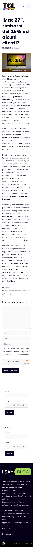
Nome (7, 391)
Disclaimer (6, 534)
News (7, 287)
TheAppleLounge (9, 481)
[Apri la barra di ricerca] (23, 6)
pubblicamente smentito (20, 85)
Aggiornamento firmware (15, 291)
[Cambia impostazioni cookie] (4, 543)
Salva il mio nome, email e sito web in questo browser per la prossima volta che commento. (16, 352)
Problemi (9, 294)
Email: (7, 401)
